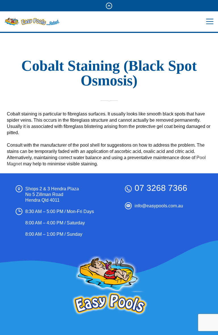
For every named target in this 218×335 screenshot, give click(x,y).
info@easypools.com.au (159, 205)
